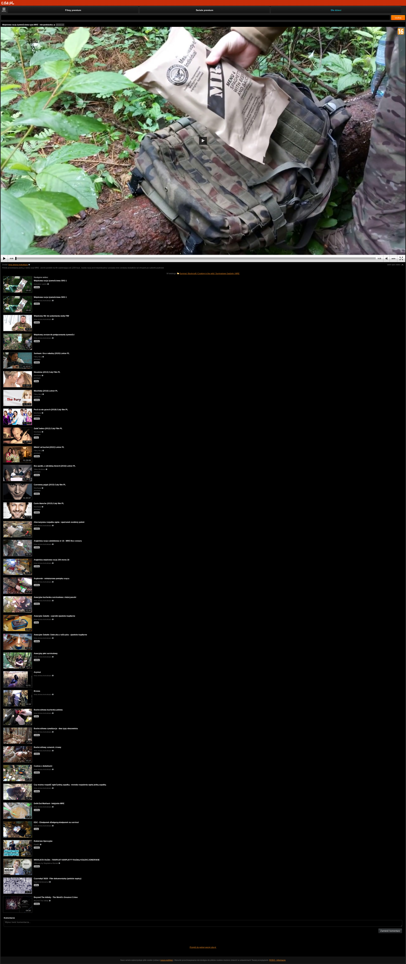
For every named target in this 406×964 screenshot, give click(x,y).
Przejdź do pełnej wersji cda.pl (203, 947)
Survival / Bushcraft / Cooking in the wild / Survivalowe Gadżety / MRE (209, 273)
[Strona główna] (8, 3)
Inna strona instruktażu (18, 265)
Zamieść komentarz (390, 931)
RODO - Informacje (277, 960)
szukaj (398, 17)
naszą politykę (166, 960)
